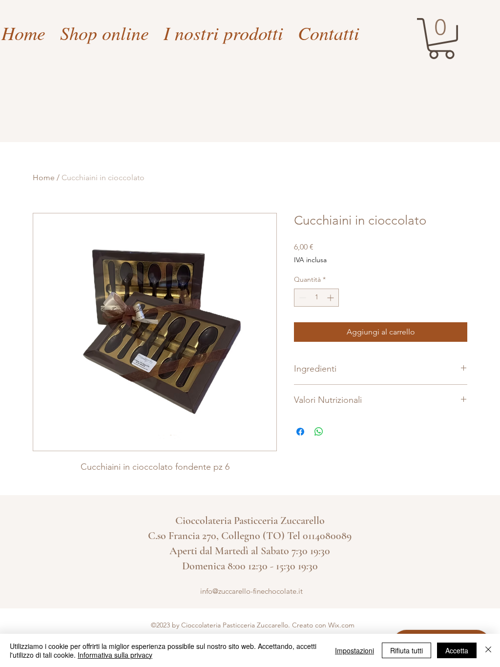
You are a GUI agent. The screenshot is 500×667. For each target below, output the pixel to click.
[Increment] (331, 297)
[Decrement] (301, 297)
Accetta (456, 650)
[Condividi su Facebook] (300, 432)
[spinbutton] (316, 297)
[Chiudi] (488, 650)
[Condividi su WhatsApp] (319, 432)
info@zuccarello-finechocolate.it (251, 591)
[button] (441, 38)
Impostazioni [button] (354, 650)
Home (44, 177)
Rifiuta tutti (406, 650)
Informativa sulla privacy (115, 655)
